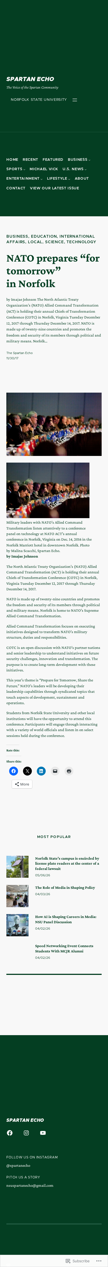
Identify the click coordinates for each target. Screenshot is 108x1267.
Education (44, 237)
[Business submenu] (89, 160)
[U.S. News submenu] (85, 169)
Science (54, 242)
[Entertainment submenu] (41, 179)
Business (17, 237)
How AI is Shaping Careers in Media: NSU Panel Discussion (65, 919)
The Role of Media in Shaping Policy (65, 887)
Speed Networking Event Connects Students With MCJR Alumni (64, 948)
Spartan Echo (30, 79)
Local (35, 242)
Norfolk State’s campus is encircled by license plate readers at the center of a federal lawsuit (67, 863)
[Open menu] (74, 100)
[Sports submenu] (24, 169)
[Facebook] (9, 1133)
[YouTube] (43, 1133)
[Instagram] (26, 1133)
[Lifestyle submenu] (69, 179)
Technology (81, 242)
